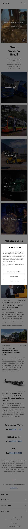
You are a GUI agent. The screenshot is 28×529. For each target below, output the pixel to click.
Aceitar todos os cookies (14, 271)
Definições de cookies (14, 281)
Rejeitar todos (14, 276)
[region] (14, 264)
